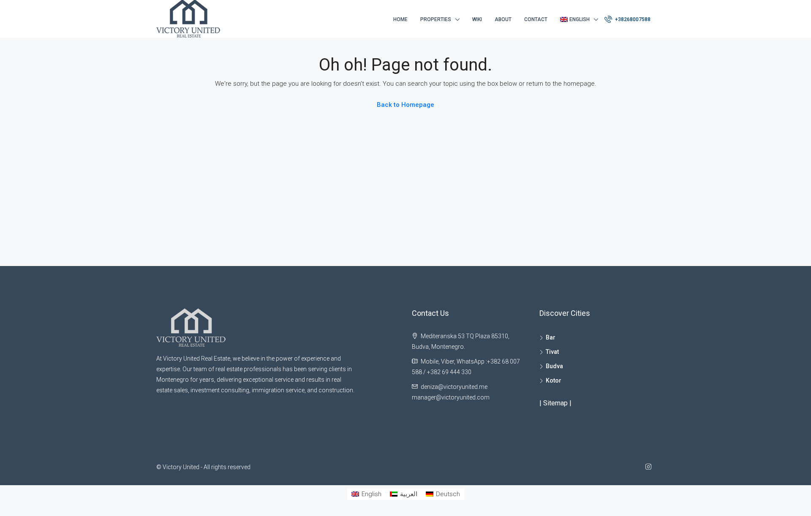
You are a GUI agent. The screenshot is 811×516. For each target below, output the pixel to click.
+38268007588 (632, 19)
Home (400, 19)
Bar (550, 337)
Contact (535, 19)
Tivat (552, 351)
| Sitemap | (555, 403)
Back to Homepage (405, 105)
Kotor (553, 380)
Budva (554, 366)
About (503, 19)
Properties (435, 19)
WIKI (477, 19)
